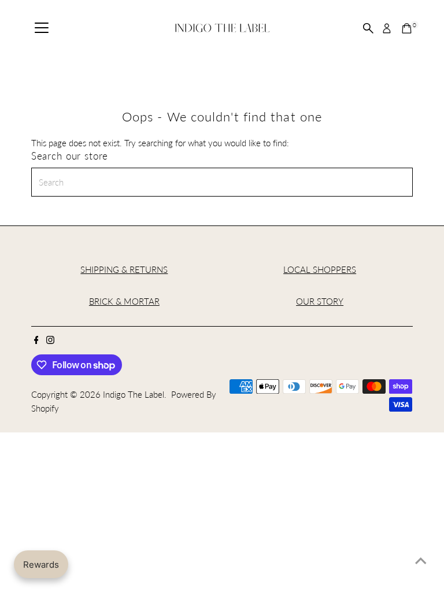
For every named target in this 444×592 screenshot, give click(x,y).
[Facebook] (36, 340)
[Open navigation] (41, 28)
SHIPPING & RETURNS (124, 269)
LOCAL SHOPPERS (319, 269)
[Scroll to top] (420, 560)
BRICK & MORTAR (124, 301)
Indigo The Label (133, 394)
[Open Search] (368, 28)
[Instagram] (50, 340)
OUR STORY (319, 301)
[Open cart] (407, 28)
